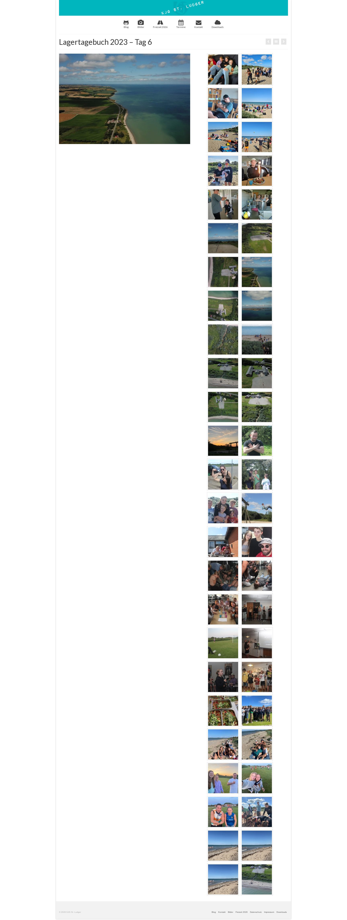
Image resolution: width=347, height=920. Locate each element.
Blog (126, 27)
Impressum (269, 912)
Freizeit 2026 (160, 27)
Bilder (141, 27)
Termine (181, 27)
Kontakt (198, 27)
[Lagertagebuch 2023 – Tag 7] (283, 42)
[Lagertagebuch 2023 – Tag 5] (268, 42)
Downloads (218, 27)
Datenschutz (256, 912)
